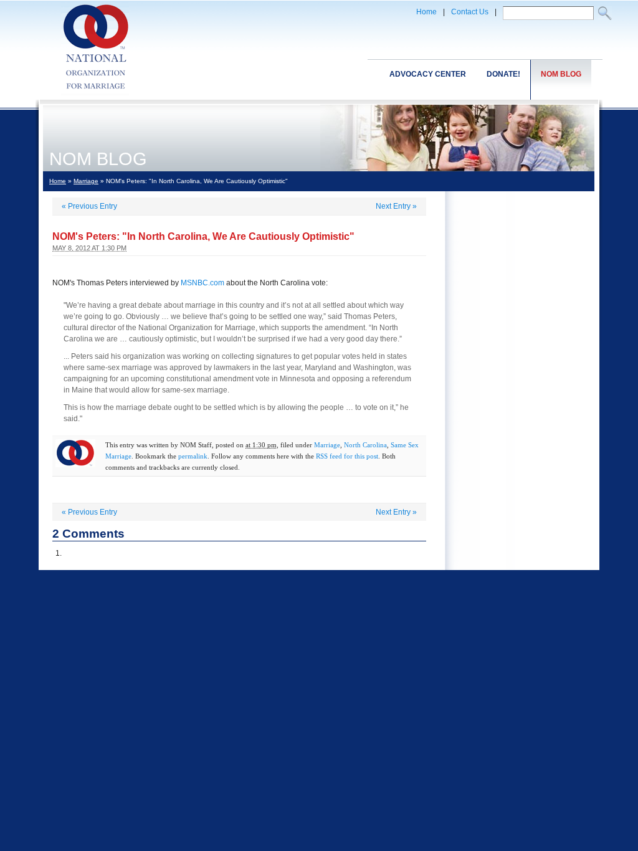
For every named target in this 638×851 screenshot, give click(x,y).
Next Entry (396, 206)
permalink (192, 456)
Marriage (86, 181)
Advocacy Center (427, 74)
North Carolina (365, 445)
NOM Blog (561, 74)
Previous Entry (89, 206)
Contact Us (469, 11)
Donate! (503, 74)
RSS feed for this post (347, 456)
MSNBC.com (202, 282)
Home (426, 11)
